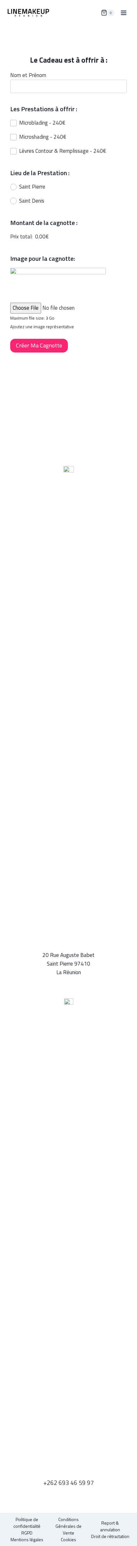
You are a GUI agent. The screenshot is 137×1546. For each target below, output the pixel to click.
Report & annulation (110, 1526)
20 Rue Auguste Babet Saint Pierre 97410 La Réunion (68, 963)
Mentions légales (27, 1539)
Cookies (68, 1539)
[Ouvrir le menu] (123, 13)
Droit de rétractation (110, 1536)
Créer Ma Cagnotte (39, 345)
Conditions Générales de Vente (68, 1526)
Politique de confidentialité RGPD (26, 1526)
